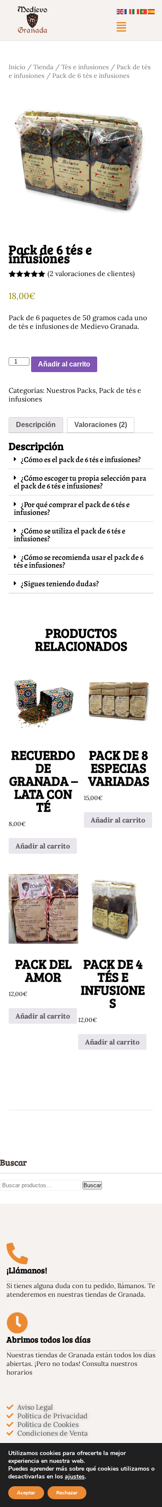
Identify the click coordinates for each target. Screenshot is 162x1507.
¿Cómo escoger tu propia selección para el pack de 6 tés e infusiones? (80, 482)
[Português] (144, 10)
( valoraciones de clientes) (91, 273)
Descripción (36, 424)
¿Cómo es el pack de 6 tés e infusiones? (81, 459)
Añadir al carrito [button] (43, 846)
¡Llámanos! (26, 1270)
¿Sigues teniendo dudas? (60, 583)
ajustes (75, 1477)
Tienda (43, 67)
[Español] (152, 10)
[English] (120, 10)
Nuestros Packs (70, 390)
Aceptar (26, 1492)
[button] (121, 26)
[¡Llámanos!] (17, 1253)
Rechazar (67, 1492)
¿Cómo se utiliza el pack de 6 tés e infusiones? (69, 535)
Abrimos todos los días (48, 1339)
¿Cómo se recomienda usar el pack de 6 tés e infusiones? (78, 561)
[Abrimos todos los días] (17, 1322)
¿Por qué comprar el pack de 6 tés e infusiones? (72, 508)
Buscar (92, 1185)
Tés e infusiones (85, 67)
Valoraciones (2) (100, 424)
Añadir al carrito (64, 364)
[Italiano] (136, 10)
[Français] (128, 10)
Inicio (17, 67)
